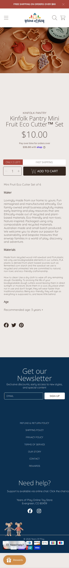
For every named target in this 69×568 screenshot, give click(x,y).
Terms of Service (34, 444)
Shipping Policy (35, 430)
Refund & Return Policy (34, 423)
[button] (6, 18)
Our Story (34, 451)
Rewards (34, 465)
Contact (34, 458)
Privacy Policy (34, 437)
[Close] (63, 4)
